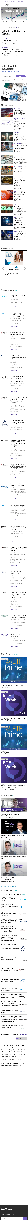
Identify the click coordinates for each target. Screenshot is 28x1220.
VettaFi (15, 153)
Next (25, 268)
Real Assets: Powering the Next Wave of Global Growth (18, 485)
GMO (14, 34)
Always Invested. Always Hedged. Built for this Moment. (18, 548)
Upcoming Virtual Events (11, 894)
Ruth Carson (5, 1051)
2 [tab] (11, 27)
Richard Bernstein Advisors (17, 51)
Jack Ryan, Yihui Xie (20, 187)
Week (17, 1038)
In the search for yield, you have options (18, 296)
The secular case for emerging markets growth (17, 334)
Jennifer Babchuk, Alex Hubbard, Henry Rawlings (19, 114)
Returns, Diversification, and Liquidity (13, 32)
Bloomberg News (17, 188)
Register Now (14, 307)
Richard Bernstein (6, 51)
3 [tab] (13, 27)
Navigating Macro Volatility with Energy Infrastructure (17, 314)
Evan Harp (4, 839)
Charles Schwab (17, 116)
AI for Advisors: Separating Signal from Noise (18, 357)
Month (21, 1038)
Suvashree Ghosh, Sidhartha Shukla (18, 200)
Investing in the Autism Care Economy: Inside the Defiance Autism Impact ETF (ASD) (18, 595)
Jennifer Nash (5, 817)
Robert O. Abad (19, 162)
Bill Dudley (4, 1047)
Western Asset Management (20, 163)
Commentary (14, 1042)
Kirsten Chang (18, 129)
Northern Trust (19, 171)
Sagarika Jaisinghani (20, 213)
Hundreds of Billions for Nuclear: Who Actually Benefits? (18, 422)
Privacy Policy (7, 80)
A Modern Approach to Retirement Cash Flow (18, 616)
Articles (5, 1042)
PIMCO (20, 45)
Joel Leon (17, 227)
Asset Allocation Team (7, 34)
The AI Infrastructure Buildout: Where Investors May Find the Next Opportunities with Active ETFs (18, 443)
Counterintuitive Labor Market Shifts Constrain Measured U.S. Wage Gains (13, 42)
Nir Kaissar (4, 1065)
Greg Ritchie (5, 1056)
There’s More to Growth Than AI (14, 49)
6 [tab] (18, 27)
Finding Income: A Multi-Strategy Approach (16, 573)
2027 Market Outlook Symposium (17, 635)
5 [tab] (17, 27)
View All (16, 249)
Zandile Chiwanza (19, 151)
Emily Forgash (18, 239)
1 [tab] (9, 27)
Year (25, 1038)
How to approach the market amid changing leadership (18, 527)
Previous (2, 268)
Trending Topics (7, 890)
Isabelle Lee (5, 1061)
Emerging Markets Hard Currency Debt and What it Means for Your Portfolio (18, 400)
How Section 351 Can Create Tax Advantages (18, 506)
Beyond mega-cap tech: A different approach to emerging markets (18, 466)
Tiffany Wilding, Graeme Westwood (10, 45)
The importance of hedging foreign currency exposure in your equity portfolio (17, 379)
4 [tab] (15, 27)
